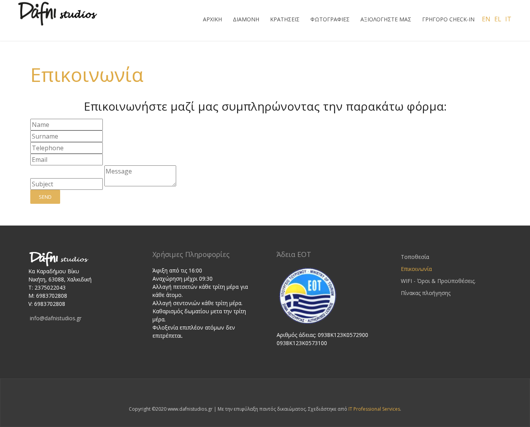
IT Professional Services (374, 409)
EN (486, 19)
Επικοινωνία (87, 74)
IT (508, 19)
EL (497, 19)
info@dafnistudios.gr (55, 318)
